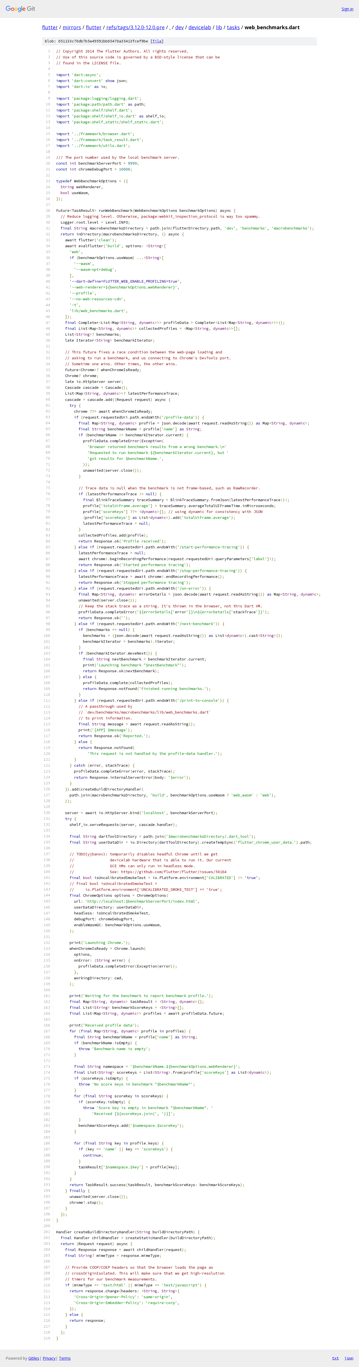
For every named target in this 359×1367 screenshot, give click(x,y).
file (157, 41)
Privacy (49, 1358)
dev (179, 27)
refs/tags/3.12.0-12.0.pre (135, 27)
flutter (50, 27)
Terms (65, 1358)
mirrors (72, 27)
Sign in (347, 9)
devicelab (199, 27)
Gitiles (33, 1358)
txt (335, 1358)
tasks (233, 27)
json (348, 1358)
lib (219, 27)
